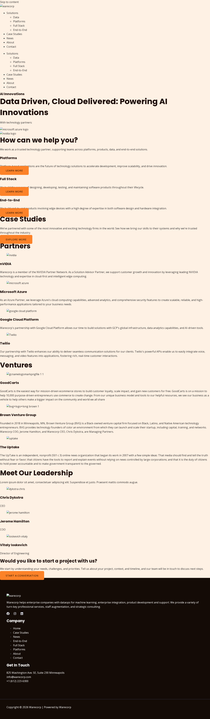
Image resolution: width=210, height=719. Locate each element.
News (10, 38)
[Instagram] (14, 614)
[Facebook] (8, 614)
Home (17, 628)
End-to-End (20, 30)
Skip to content (9, 2)
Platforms (19, 21)
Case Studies (14, 34)
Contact (11, 46)
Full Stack (19, 25)
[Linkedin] (21, 614)
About (10, 42)
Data (16, 17)
